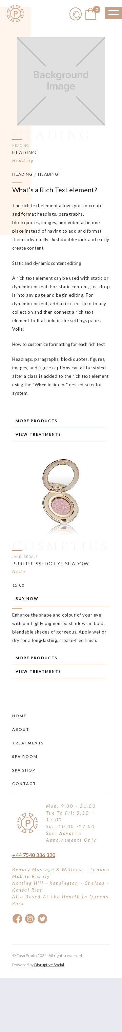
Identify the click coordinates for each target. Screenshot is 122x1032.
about (20, 729)
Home (19, 716)
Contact (24, 783)
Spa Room (25, 756)
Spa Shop (24, 770)
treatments (28, 743)
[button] (90, 14)
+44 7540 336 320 (33, 855)
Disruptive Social (49, 964)
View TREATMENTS (38, 434)
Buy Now (27, 598)
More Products (37, 420)
